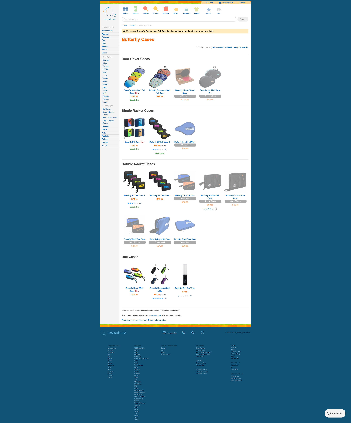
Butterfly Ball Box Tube (185, 288)
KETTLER (137, 382)
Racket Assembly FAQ (203, 352)
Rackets (105, 136)
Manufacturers (236, 378)
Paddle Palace (139, 390)
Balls (104, 43)
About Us (234, 347)
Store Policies (200, 348)
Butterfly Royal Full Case (184, 142)
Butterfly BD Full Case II (159, 142)
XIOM (105, 102)
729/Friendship (139, 348)
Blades (105, 47)
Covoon (106, 99)
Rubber (105, 142)
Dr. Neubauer (138, 365)
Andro (105, 81)
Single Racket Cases (108, 122)
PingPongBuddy (139, 392)
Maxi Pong (137, 384)
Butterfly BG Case (132, 142)
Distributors (235, 376)
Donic (105, 72)
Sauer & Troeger (139, 403)
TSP (135, 413)
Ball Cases (107, 109)
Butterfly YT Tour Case (159, 196)
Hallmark (137, 373)
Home (124, 25)
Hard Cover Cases (110, 118)
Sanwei (136, 401)
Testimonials (200, 365)
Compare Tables (201, 373)
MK (135, 386)
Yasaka (105, 66)
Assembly (106, 37)
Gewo (105, 87)
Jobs (232, 356)
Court (104, 130)
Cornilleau (137, 356)
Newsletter (234, 365)
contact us (156, 315)
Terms (233, 349)
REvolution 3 (138, 399)
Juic (135, 380)
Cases (104, 53)
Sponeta (137, 405)
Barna (136, 352)
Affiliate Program (236, 380)
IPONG (136, 375)
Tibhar (105, 75)
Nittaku (105, 78)
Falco (136, 367)
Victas (105, 90)
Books (104, 50)
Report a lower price (157, 320)
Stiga (105, 63)
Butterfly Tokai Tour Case (134, 239)
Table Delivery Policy (203, 354)
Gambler (106, 96)
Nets (104, 133)
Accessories (107, 31)
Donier (105, 84)
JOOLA (105, 69)
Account (209, 3)
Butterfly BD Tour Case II (134, 196)
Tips (162, 350)
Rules (163, 352)
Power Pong (138, 394)
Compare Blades (201, 369)
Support (242, 3)
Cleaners (105, 127)
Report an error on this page (134, 320)
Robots (105, 139)
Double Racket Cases (108, 113)
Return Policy (200, 350)
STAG (136, 407)
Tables (104, 145)
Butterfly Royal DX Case (160, 239)
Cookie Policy (235, 354)
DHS (104, 93)
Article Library (165, 354)
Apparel (105, 34)
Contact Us (200, 356)
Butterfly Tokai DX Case (185, 196)
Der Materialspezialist (141, 358)
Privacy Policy (235, 351)
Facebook (234, 369)
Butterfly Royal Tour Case (185, 239)
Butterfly (106, 60)
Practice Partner (139, 396)
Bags (104, 40)
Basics (163, 348)
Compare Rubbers (202, 371)
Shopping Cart (227, 3)
